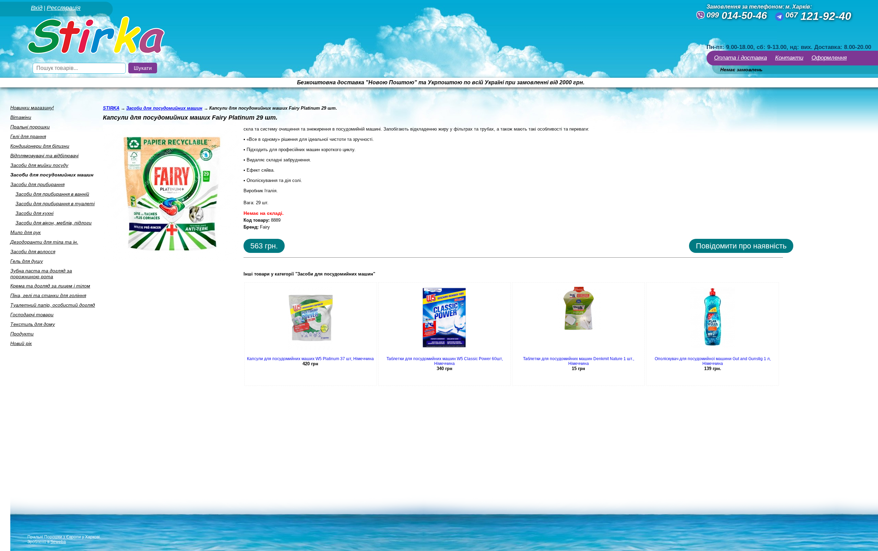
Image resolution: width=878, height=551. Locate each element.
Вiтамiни (20, 117)
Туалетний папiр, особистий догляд (52, 305)
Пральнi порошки (30, 127)
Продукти (22, 333)
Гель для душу (26, 261)
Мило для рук (25, 232)
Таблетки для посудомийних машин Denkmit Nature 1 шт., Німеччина (578, 361)
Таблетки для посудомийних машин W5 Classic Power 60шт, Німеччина (445, 361)
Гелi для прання (28, 136)
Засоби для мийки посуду (39, 165)
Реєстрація (64, 7)
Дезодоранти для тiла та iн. (44, 242)
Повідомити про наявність (741, 246)
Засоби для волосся (32, 251)
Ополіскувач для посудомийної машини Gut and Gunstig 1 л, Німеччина (713, 361)
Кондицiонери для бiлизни (39, 146)
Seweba (58, 541)
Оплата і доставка (740, 57)
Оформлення (829, 57)
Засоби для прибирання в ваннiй (52, 194)
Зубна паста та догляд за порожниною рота (41, 273)
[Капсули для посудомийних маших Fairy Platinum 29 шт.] (171, 260)
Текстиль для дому (32, 324)
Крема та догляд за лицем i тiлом (50, 286)
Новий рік (21, 343)
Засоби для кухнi (34, 213)
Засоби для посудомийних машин (51, 174)
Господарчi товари (32, 314)
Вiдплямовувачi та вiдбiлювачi (44, 155)
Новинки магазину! (32, 107)
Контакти (789, 57)
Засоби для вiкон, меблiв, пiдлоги (53, 222)
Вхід (37, 7)
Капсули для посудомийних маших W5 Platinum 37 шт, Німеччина (310, 358)
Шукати (143, 68)
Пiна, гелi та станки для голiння (48, 295)
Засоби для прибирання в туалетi (55, 203)
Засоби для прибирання (37, 184)
